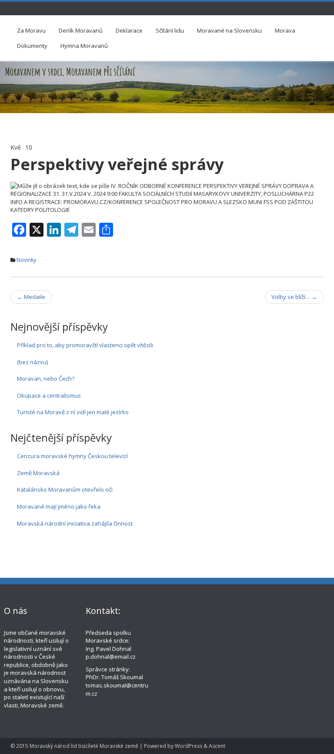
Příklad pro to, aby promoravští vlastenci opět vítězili (85, 345)
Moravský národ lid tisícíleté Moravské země (84, 746)
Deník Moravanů (81, 30)
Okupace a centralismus (49, 395)
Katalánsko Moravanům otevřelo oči (65, 489)
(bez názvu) (32, 362)
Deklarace (129, 30)
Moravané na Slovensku (229, 30)
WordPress (188, 746)
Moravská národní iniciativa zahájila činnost (75, 523)
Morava (285, 30)
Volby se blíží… (294, 297)
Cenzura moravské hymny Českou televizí (72, 456)
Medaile (31, 297)
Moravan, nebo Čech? (45, 378)
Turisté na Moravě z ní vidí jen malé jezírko (73, 412)
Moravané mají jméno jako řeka (58, 506)
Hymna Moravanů (84, 46)
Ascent (217, 746)
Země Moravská (38, 473)
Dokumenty (32, 46)
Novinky (26, 260)
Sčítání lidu (170, 30)
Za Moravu (31, 30)
